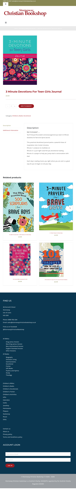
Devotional (9, 364)
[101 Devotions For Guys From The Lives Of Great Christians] (51, 244)
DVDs (5, 419)
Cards (5, 403)
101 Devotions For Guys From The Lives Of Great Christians (56, 279)
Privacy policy (7, 434)
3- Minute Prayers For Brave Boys (56, 232)
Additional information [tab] (10, 130)
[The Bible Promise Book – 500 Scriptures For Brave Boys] (18, 184)
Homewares (7, 408)
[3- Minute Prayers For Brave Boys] (56, 184)
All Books (6, 354)
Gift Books (9, 368)
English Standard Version (14, 348)
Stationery (6, 414)
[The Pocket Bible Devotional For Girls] (20, 244)
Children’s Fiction (9, 392)
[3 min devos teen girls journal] (38, 60)
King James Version (12, 342)
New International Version (14, 346)
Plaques (5, 411)
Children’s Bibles (8, 383)
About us (6, 431)
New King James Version (14, 344)
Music (5, 417)
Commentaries (11, 362)
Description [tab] (7, 125)
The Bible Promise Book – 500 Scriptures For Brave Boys (20, 234)
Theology (9, 375)
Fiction (8, 366)
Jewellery (6, 405)
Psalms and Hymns (12, 371)
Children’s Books (8, 386)
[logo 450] (25, 8)
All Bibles (6, 339)
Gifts (4, 397)
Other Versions (11, 351)
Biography (9, 357)
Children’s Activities (10, 394)
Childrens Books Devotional (21, 116)
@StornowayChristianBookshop (13, 329)
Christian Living (11, 359)
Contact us (6, 429)
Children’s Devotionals (10, 389)
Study (8, 373)
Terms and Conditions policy (12, 437)
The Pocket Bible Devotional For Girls (20, 279)
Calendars (6, 400)
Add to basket (26, 106)
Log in (10, 465)
